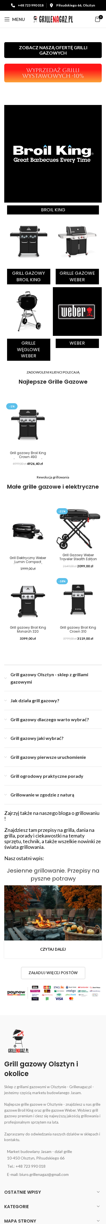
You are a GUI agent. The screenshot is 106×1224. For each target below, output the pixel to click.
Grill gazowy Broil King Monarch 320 (28, 629)
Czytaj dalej (53, 949)
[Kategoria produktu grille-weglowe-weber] (28, 325)
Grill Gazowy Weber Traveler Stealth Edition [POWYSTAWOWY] (78, 559)
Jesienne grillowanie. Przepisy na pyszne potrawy (53, 874)
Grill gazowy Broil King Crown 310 (78, 629)
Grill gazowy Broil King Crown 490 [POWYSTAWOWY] (28, 457)
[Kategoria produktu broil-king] (53, 161)
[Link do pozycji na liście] (53, 1154)
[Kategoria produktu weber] (77, 319)
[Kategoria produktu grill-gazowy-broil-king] (28, 252)
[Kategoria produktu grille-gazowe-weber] (77, 252)
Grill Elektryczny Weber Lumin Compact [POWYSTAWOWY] (28, 562)
